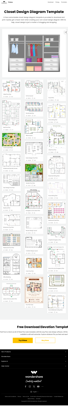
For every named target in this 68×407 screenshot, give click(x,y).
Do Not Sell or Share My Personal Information (41, 396)
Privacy (19, 396)
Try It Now (23, 340)
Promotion (64, 2)
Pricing (57, 2)
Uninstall (38, 398)
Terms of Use (26, 396)
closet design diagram (51, 20)
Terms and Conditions (10, 396)
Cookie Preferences (58, 396)
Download (50, 2)
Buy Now (45, 340)
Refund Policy (31, 398)
